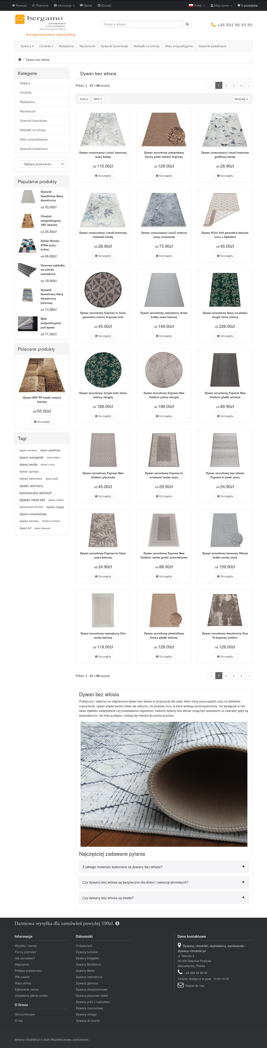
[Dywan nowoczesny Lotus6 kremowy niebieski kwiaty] (103, 210)
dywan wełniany (31, 485)
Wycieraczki (87, 46)
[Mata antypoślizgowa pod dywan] (28, 323)
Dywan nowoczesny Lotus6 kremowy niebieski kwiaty (103, 235)
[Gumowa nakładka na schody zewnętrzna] (28, 270)
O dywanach (84, 946)
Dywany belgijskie (87, 958)
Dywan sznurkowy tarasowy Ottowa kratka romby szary (225, 555)
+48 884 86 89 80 (234, 24)
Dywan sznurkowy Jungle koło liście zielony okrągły (103, 395)
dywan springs (29, 471)
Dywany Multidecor (88, 964)
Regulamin (22, 964)
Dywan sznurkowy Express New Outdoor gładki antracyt (225, 395)
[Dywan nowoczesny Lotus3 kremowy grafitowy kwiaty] (225, 130)
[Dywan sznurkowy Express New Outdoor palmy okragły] (164, 370)
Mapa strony (23, 983)
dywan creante (55, 499)
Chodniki (45, 46)
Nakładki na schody (147, 46)
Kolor (83, 99)
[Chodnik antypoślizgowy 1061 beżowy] (28, 221)
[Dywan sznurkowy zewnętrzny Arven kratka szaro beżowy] (164, 290)
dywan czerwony (28, 450)
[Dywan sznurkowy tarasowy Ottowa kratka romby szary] (225, 530)
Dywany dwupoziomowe (92, 989)
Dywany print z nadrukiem (93, 1002)
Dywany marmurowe (89, 1008)
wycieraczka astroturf (36, 492)
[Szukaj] (187, 24)
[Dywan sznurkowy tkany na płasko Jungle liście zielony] (225, 290)
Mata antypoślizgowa (179, 46)
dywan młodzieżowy (33, 514)
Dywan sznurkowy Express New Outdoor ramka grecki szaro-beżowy (164, 555)
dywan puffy (52, 478)
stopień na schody (51, 520)
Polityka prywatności (28, 970)
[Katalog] (20, 59)
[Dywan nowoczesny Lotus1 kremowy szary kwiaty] (103, 130)
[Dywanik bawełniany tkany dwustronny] (28, 196)
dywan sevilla (28, 464)
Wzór (97, 99)
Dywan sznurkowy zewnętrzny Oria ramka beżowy (103, 635)
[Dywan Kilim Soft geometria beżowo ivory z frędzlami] (225, 210)
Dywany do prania (88, 1020)
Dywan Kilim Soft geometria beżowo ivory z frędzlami (225, 235)
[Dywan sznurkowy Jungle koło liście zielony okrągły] (103, 370)
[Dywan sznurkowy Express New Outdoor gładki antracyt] (225, 370)
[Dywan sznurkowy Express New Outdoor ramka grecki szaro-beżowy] (164, 530)
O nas (19, 1020)
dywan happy (55, 507)
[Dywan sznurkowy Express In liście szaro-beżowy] (103, 530)
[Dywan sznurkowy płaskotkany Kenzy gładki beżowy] (164, 610)
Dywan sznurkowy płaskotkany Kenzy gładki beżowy (164, 635)
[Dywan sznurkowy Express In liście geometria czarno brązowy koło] (103, 290)
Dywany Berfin (85, 970)
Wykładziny (66, 46)
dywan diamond (42, 528)
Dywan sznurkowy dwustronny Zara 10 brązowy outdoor (225, 635)
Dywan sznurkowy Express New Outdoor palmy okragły (164, 395)
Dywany (26, 46)
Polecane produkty (36, 349)
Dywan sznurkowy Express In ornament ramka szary (164, 475)
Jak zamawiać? (25, 958)
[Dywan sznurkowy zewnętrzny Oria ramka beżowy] (103, 610)
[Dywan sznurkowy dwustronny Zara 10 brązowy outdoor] (225, 610)
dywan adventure (31, 478)
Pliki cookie (22, 977)
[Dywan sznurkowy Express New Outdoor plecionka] (103, 450)
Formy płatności (25, 952)
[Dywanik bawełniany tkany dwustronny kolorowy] (28, 295)
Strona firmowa (25, 1014)
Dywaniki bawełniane (212, 46)
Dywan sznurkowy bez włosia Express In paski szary (225, 475)
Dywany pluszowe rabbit (92, 995)
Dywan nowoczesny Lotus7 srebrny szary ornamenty (164, 235)
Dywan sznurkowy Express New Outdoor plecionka (103, 475)
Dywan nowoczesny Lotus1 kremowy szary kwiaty (103, 154)
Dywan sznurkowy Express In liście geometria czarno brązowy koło (103, 315)
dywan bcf (25, 528)
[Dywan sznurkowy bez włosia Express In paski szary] (225, 450)
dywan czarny (48, 464)
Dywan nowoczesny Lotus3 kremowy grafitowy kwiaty (225, 154)
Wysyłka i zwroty (26, 946)
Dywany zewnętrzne (89, 977)
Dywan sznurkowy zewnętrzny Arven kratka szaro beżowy (164, 315)
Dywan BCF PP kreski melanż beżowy (42, 399)
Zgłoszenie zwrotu (27, 989)
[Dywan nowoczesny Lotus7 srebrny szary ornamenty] (164, 210)
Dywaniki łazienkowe (114, 46)
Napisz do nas (194, 985)
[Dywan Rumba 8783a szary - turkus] (28, 246)
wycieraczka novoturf (31, 506)
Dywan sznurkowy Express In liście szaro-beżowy (103, 555)
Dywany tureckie (87, 952)
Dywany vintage (86, 1014)
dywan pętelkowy (50, 450)
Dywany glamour (87, 983)
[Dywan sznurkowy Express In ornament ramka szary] (164, 450)
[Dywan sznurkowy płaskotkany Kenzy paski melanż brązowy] (164, 130)
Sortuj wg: (240, 99)
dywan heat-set (32, 499)
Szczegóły (104, 176)
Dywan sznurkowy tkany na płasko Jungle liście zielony (225, 315)
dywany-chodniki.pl (27, 1039)
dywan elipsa (53, 457)
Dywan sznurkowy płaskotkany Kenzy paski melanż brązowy (164, 154)
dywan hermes (29, 521)
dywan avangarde (31, 457)
